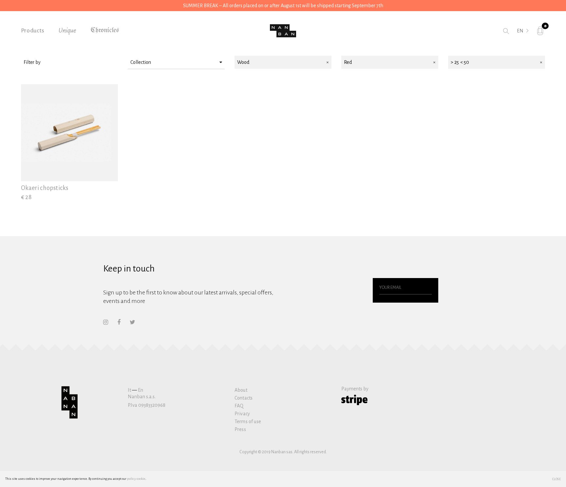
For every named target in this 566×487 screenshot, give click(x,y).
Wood (243, 62)
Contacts (244, 398)
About (241, 390)
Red (348, 62)
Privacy (242, 413)
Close (556, 478)
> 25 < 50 (460, 62)
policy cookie (136, 478)
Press (240, 429)
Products (33, 31)
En (140, 390)
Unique (67, 31)
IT (519, 40)
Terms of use (248, 421)
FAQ (239, 405)
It (129, 390)
